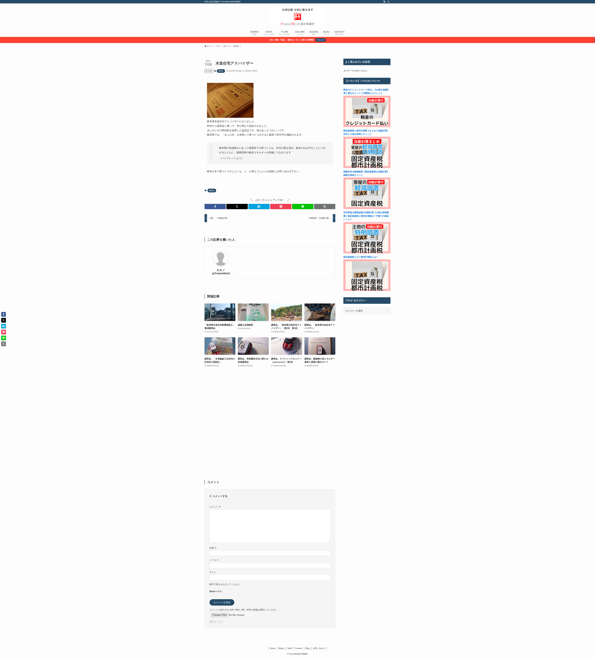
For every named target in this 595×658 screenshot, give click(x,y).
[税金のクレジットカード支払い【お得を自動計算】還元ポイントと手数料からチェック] (366, 126)
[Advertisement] (270, 425)
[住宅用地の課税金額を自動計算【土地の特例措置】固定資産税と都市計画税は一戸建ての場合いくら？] (366, 252)
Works (281, 648)
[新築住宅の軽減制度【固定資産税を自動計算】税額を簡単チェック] (366, 208)
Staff (289, 648)
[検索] (388, 1)
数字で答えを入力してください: (224, 584)
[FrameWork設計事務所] (297, 16)
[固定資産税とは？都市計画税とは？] (366, 290)
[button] (215, 206)
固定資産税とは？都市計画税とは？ (360, 257)
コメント (215, 506)
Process (298, 648)
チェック (320, 40)
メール (214, 560)
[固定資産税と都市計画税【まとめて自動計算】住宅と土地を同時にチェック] (366, 167)
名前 (213, 548)
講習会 (220, 71)
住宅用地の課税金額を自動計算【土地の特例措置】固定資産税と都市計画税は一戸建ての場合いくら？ (366, 216)
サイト (212, 572)
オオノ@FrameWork (221, 272)
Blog (308, 648)
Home (272, 648)
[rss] (384, 1)
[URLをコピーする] (324, 206)
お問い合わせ (319, 648)
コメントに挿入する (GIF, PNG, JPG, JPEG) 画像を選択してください (243, 610)
